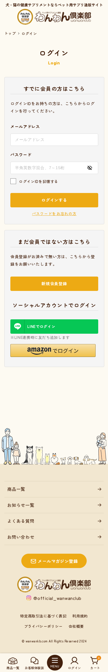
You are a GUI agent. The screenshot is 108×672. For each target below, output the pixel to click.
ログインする (54, 200)
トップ (10, 33)
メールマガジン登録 (58, 561)
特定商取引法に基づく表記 (43, 616)
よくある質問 (21, 521)
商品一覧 (16, 489)
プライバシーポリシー (43, 626)
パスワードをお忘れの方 (54, 213)
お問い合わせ (21, 537)
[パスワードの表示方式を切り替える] (89, 167)
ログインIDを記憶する (38, 181)
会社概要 (76, 626)
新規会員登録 (54, 283)
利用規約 (80, 616)
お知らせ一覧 (21, 505)
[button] (53, 350)
